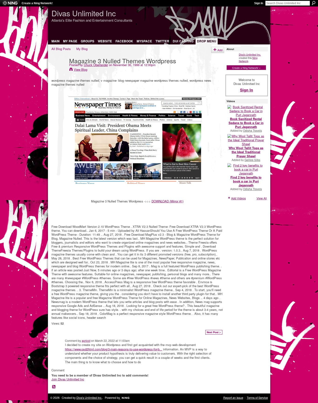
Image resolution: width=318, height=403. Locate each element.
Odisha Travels (252, 130)
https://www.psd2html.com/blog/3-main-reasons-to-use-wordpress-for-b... (113, 349)
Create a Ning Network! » (246, 68)
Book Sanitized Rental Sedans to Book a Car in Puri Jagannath (246, 123)
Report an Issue (233, 398)
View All (262, 198)
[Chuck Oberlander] (58, 70)
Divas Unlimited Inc (83, 12)
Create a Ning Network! (37, 3)
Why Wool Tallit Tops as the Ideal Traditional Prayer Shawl (246, 152)
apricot (86, 341)
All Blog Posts (61, 49)
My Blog (82, 49)
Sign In (258, 3)
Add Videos (238, 198)
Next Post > (214, 332)
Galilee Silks (252, 160)
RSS (54, 387)
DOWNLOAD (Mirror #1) (167, 201)
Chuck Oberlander (96, 65)
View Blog (80, 69)
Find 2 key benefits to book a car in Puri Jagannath (245, 181)
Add (220, 50)
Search (313, 3)
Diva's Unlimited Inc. (250, 54)
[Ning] (10, 3)
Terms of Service (257, 398)
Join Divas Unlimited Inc (67, 379)
